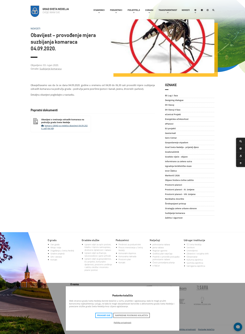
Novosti (186, 10)
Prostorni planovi (173, 184)
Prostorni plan (125, 259)
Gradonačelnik (172, 152)
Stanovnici (99, 10)
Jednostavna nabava (161, 244)
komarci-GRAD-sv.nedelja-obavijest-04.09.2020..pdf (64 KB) (64, 127)
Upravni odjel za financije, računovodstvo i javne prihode (98, 254)
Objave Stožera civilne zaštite (179, 180)
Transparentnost (168, 10)
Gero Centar (171, 137)
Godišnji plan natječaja (162, 253)
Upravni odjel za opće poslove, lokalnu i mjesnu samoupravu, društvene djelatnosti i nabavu (98, 247)
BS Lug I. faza (171, 95)
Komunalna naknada (127, 256)
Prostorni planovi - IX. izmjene (179, 189)
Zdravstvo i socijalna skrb (198, 253)
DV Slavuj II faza (172, 109)
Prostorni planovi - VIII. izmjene (180, 194)
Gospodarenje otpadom (176, 142)
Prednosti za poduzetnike (130, 244)
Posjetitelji (134, 10)
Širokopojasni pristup (175, 203)
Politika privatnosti (122, 322)
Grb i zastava (56, 256)
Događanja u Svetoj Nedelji (62, 250)
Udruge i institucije (194, 240)
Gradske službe (90, 240)
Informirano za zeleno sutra (178, 161)
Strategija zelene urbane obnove (181, 208)
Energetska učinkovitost (177, 119)
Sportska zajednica (195, 262)
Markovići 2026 (172, 175)
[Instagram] (207, 10)
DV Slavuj (169, 105)
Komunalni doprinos (127, 253)
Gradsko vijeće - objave (176, 156)
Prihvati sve (103, 315)
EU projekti (170, 128)
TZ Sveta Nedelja (194, 244)
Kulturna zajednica (195, 259)
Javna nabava (158, 247)
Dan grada (54, 244)
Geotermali (170, 133)
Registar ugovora (160, 250)
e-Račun (156, 265)
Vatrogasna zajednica (196, 266)
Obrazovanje (192, 256)
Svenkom (191, 247)
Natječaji (155, 240)
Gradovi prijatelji (57, 253)
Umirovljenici (192, 250)
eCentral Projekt (173, 114)
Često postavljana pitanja (164, 262)
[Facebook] (201, 10)
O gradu (149, 10)
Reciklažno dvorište (174, 199)
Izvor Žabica (171, 170)
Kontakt (53, 259)
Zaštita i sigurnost (174, 217)
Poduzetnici (116, 10)
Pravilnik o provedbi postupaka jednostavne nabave (166, 258)
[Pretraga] (213, 10)
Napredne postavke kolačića (131, 315)
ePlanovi (169, 123)
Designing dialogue (174, 100)
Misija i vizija (55, 247)
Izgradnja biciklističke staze (178, 166)
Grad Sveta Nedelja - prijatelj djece (182, 147)
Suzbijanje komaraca (51, 68)
